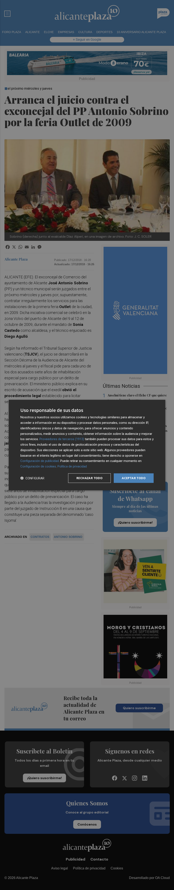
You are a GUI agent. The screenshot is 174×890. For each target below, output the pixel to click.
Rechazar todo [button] (89, 478)
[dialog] (87, 445)
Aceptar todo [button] (134, 478)
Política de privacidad (72, 466)
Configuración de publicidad (39, 461)
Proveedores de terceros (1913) (61, 439)
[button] (32, 478)
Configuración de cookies (38, 466)
